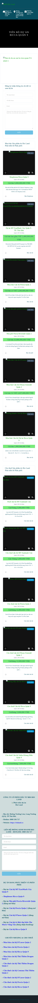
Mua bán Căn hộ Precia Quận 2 (19, 285)
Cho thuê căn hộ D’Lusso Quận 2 (17, 978)
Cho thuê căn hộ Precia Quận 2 (19, 604)
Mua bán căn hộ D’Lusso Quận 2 (17, 942)
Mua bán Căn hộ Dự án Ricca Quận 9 (19, 439)
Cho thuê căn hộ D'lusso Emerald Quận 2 (19, 654)
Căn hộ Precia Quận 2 (18, 908)
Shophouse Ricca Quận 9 (19, 177)
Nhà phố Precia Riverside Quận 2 (19, 334)
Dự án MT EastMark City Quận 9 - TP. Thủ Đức (19, 229)
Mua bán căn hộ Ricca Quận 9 (16, 952)
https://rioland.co (16, 823)
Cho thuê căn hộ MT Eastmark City (19, 553)
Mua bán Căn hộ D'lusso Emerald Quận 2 (19, 386)
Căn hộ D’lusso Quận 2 (18, 915)
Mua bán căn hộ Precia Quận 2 (16, 947)
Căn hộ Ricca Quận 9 (18, 929)
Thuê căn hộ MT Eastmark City (19, 502)
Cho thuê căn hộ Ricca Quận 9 (16, 987)
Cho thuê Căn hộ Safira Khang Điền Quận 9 (19, 756)
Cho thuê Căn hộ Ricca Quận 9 (19, 706)
